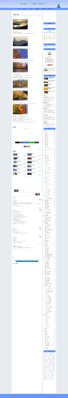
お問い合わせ (44, 395)
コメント (14, 248)
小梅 (13, 199)
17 (46, 37)
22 (54, 37)
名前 (13, 257)
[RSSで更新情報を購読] (29, 146)
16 (44, 37)
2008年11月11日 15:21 (15, 200)
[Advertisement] (27, 134)
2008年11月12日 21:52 (15, 229)
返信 (40, 226)
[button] (36, 142)
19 (49, 37)
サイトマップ (54, 395)
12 (49, 36)
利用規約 (41, 395)
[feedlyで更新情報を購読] (28, 146)
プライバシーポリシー (49, 395)
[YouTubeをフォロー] (26, 146)
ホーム (39, 395)
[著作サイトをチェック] (24, 146)
